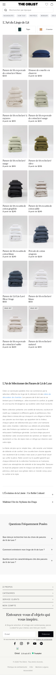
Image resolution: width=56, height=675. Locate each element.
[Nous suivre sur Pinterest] (28, 643)
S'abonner (46, 634)
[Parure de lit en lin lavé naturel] (41, 322)
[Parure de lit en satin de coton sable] (41, 186)
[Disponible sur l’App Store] (28, 648)
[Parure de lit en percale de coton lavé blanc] (15, 51)
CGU (31, 667)
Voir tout (22, 15)
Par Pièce (33, 15)
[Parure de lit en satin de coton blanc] (15, 232)
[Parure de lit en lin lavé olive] (41, 141)
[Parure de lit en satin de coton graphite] (15, 186)
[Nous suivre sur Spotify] (41, 643)
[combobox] (28, 10)
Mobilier (44, 15)
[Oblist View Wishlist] (46, 4)
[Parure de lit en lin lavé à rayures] (15, 96)
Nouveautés (9, 15)
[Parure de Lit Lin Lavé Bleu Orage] (15, 277)
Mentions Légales (41, 667)
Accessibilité (28, 670)
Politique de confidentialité (44, 639)
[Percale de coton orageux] (41, 232)
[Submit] (5, 10)
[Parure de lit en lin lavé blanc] (41, 277)
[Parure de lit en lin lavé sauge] (15, 141)
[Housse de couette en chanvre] (41, 51)
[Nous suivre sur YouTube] (34, 643)
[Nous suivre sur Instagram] (21, 643)
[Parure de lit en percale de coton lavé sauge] (41, 96)
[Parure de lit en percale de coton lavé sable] (15, 322)
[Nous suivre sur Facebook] (15, 643)
